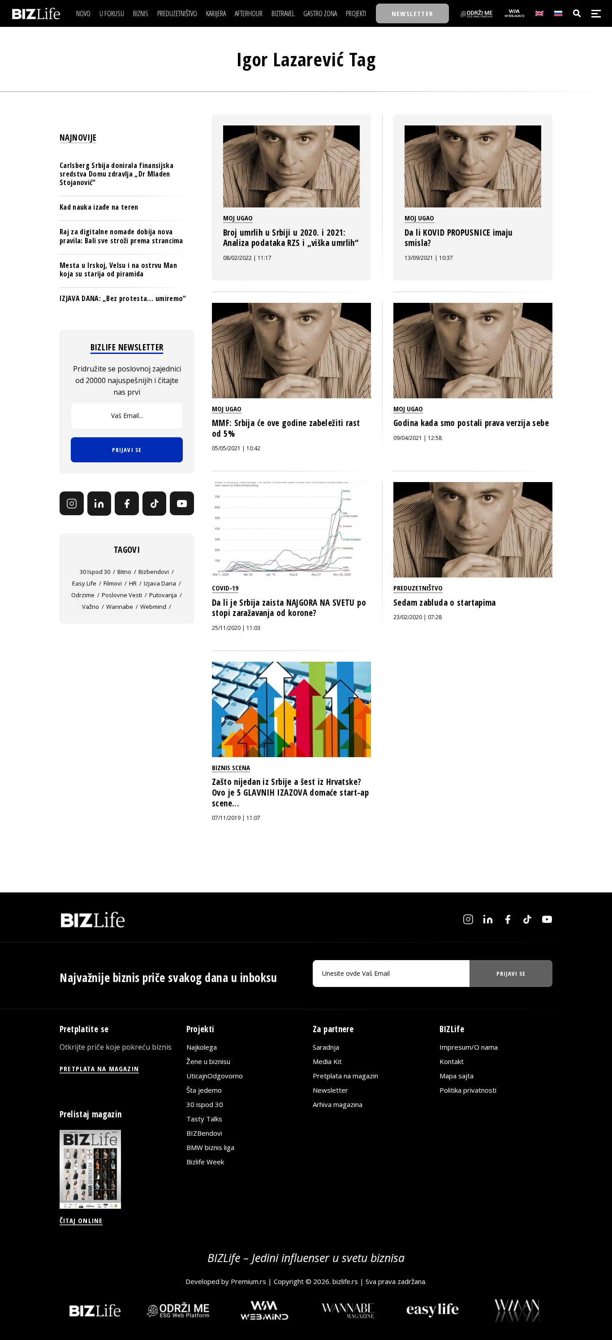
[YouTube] (182, 503)
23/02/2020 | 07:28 (417, 617)
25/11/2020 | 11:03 (236, 628)
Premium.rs (248, 1280)
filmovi (112, 583)
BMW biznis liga (210, 1147)
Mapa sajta (457, 1075)
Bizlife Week (205, 1161)
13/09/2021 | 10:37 (429, 258)
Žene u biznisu (208, 1061)
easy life (84, 583)
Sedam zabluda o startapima (444, 602)
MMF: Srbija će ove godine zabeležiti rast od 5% (286, 428)
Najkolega (201, 1047)
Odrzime (83, 595)
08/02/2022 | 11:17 (247, 258)
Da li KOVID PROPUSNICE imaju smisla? (459, 238)
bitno (124, 572)
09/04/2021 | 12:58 (417, 438)
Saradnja (326, 1047)
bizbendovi (153, 572)
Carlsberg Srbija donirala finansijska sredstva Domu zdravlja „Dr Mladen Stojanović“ (116, 173)
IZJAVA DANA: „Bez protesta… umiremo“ (123, 298)
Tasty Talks (204, 1118)
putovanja (163, 595)
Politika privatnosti (468, 1090)
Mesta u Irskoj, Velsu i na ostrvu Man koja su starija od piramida (118, 269)
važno (90, 607)
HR (133, 583)
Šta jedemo (204, 1090)
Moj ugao (238, 217)
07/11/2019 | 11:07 (236, 818)
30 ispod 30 (95, 572)
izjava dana (160, 583)
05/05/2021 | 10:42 (236, 448)
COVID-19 (225, 587)
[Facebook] (127, 503)
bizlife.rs (345, 1280)
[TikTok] (154, 503)
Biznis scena (231, 767)
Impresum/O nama (469, 1047)
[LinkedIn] (99, 503)
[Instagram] (72, 503)
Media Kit (327, 1061)
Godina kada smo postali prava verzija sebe (471, 423)
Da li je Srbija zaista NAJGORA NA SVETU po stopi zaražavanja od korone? (289, 608)
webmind (153, 607)
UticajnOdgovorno (214, 1075)
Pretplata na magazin (345, 1075)
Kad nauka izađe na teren (99, 207)
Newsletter (330, 1090)
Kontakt (452, 1061)
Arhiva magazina (337, 1104)
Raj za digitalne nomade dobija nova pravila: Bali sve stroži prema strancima (121, 236)
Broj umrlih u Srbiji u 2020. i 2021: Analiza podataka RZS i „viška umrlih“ (290, 238)
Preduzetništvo (418, 587)
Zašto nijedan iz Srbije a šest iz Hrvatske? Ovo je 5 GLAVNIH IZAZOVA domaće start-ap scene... (290, 792)
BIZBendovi (204, 1133)
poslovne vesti (122, 595)
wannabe (119, 607)
